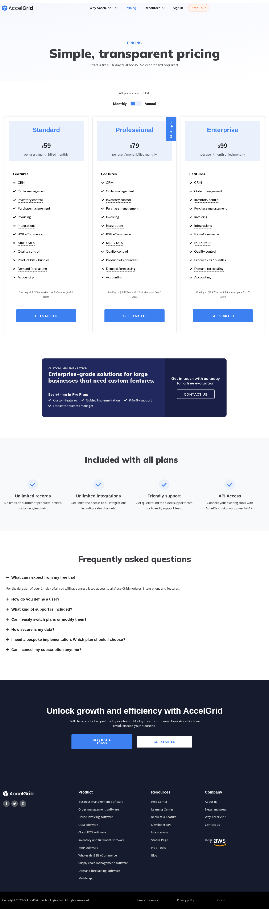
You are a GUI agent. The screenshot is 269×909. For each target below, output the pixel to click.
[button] (101, 741)
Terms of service (147, 900)
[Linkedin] (23, 803)
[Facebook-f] (6, 803)
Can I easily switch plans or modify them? (49, 619)
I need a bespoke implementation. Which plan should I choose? (68, 639)
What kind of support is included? (41, 609)
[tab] (134, 577)
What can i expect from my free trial (43, 577)
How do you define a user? (35, 599)
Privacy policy (186, 900)
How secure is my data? (32, 629)
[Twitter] (14, 803)
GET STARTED (46, 316)
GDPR (221, 900)
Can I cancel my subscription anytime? (46, 650)
